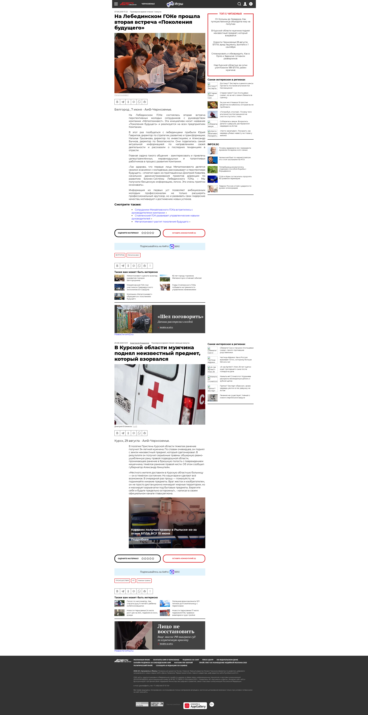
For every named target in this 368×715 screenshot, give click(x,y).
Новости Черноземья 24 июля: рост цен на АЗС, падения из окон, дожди (142, 612)
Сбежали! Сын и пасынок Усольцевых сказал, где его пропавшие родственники (237, 350)
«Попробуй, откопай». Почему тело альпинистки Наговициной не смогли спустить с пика (236, 114)
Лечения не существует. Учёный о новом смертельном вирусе (235, 396)
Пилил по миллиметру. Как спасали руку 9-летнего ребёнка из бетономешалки (141, 603)
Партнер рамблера (173, 704)
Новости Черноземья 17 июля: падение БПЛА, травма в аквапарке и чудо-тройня (185, 612)
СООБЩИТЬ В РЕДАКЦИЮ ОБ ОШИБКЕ (171, 666)
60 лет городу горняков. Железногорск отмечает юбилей (187, 277)
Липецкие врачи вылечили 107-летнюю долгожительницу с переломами (186, 603)
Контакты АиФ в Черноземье (166, 660)
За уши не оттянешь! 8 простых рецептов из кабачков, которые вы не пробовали (236, 104)
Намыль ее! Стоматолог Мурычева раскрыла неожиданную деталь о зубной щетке (235, 378)
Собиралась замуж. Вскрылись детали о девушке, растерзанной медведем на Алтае (235, 123)
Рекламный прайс (142, 660)
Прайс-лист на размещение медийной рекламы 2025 (223, 663)
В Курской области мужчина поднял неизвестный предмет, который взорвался (230, 33)
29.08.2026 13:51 (121, 343)
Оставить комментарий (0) (184, 233)
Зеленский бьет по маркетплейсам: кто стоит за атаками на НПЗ (235, 159)
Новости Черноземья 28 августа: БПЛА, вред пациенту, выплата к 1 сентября (231, 44)
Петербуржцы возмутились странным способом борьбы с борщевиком (232, 169)
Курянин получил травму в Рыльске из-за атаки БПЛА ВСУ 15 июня (164, 531)
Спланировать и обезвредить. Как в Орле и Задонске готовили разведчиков (230, 56)
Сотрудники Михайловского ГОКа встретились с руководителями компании (162, 211)
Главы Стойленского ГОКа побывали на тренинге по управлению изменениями (184, 287)
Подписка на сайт (191, 660)
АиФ (135, 426)
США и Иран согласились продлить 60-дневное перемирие (235, 178)
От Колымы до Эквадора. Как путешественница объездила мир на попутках (230, 21)
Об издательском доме (227, 660)
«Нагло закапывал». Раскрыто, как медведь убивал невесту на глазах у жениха (236, 133)
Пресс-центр (207, 660)
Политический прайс (143, 666)
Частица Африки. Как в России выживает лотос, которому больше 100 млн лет (236, 359)
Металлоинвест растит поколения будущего (161, 221)
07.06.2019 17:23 (121, 12)
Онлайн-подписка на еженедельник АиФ (152, 663)
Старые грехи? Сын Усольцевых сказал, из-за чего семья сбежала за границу (236, 95)
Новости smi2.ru (124, 334)
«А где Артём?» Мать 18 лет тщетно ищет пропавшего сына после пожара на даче (235, 369)
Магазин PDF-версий (183, 663)
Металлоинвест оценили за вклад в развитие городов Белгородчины (142, 278)
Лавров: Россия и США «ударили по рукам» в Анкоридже (235, 187)
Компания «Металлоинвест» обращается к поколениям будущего (139, 296)
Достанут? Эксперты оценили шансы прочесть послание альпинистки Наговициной (236, 85)
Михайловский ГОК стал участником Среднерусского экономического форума (140, 287)
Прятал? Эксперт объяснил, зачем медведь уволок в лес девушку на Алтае (235, 388)
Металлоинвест (121, 95)
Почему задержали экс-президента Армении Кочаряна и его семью (235, 149)
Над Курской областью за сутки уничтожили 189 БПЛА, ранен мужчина (230, 67)
